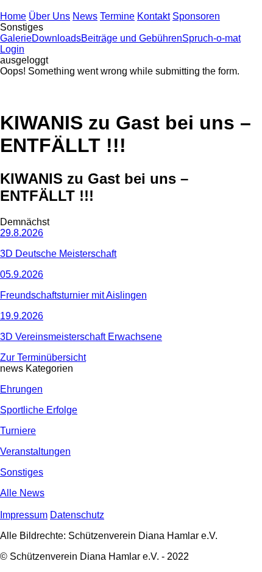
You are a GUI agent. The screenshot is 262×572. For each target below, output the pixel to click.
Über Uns (49, 16)
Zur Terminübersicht (43, 357)
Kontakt (153, 16)
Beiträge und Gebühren (131, 38)
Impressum (24, 515)
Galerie (16, 38)
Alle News (22, 493)
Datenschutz (77, 515)
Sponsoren (196, 16)
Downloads (56, 38)
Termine (117, 16)
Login (12, 49)
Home (13, 16)
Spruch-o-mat (211, 38)
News (85, 16)
